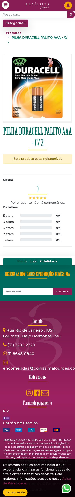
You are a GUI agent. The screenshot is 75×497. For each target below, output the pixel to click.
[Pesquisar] (71, 14)
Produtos (13, 33)
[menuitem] (22, 261)
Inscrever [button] (62, 291)
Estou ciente (15, 492)
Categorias (14, 23)
